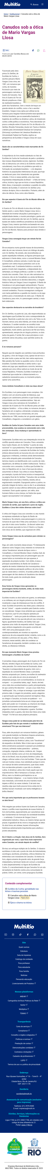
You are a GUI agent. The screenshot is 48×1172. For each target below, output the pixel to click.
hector (23, 1005)
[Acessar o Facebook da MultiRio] (27, 934)
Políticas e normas (23, 1039)
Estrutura (24, 951)
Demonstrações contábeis (23, 1048)
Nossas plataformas (24, 992)
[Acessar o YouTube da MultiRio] (5, 934)
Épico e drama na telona (21, 902)
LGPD (23, 1060)
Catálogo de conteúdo (24, 959)
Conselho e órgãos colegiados (23, 1035)
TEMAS (23, 1013)
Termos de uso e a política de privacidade (24, 1064)
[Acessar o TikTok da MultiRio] (20, 934)
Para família (24, 971)
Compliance (23, 1031)
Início (6, 14)
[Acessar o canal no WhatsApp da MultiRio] (35, 934)
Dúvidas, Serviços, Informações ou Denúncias (24, 1115)
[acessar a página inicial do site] (12, 4)
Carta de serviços (23, 1026)
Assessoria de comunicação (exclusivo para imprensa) (24, 1100)
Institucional (15, 14)
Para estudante (24, 967)
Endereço (24, 1072)
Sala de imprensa (24, 955)
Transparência (24, 1021)
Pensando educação (24, 979)
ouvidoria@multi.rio (24, 1094)
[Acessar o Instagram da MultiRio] (13, 934)
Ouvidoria (24, 1089)
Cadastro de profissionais (23, 1056)
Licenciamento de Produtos (23, 983)
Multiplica (23, 1009)
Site (24, 942)
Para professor (24, 963)
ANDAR (23, 996)
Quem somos (24, 947)
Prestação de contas (23, 1043)
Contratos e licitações (23, 1052)
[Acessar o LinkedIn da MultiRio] (42, 934)
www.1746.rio (26, 1125)
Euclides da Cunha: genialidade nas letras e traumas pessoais (22, 890)
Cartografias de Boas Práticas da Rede (23, 1001)
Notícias (24, 975)
